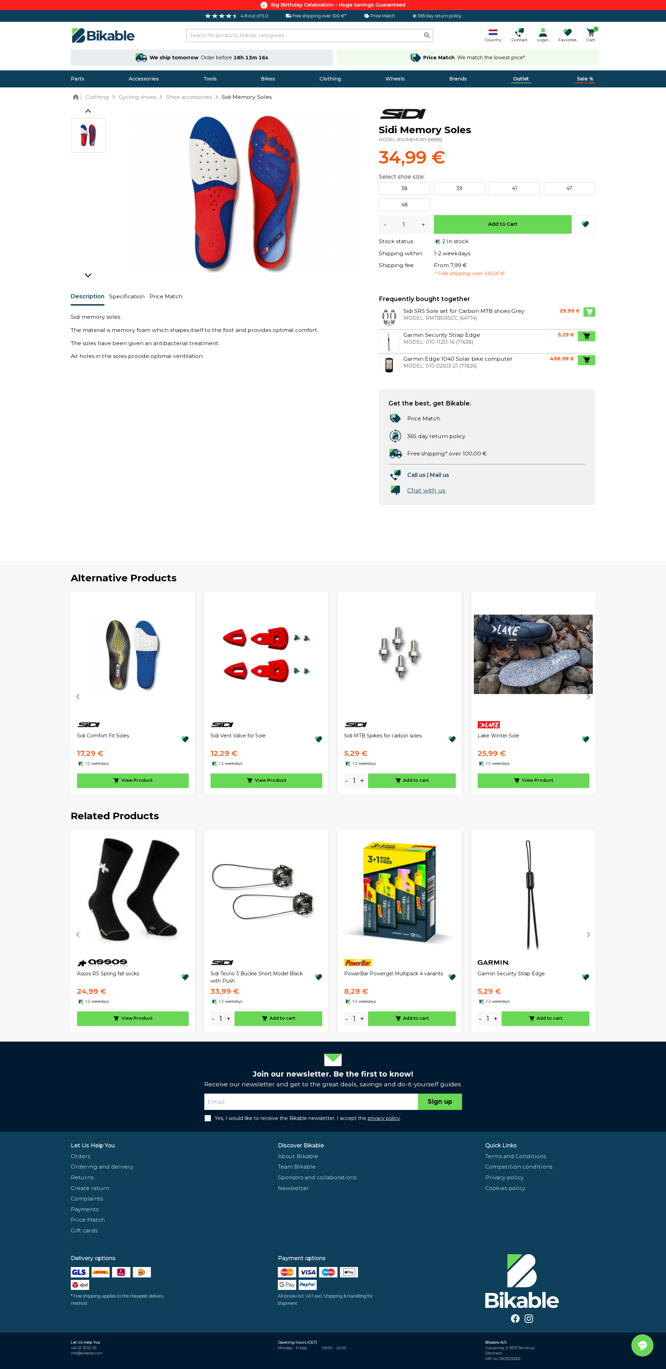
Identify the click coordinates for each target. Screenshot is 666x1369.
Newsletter (293, 1188)
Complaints (87, 1198)
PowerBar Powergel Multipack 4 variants (393, 973)
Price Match (166, 296)
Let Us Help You (93, 1145)
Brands (458, 79)
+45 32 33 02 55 (83, 1348)
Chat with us (426, 490)
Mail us (439, 475)
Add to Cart (503, 224)
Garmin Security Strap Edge (511, 973)
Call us (416, 475)
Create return (90, 1188)
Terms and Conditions (515, 1156)
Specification (127, 296)
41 (514, 188)
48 (404, 205)
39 (459, 188)
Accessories (144, 79)
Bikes (268, 79)
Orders (80, 1156)
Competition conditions (518, 1166)
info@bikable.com (87, 1353)
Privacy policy (504, 1177)
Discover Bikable (301, 1145)
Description (87, 296)
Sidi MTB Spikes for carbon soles (383, 736)
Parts (77, 79)
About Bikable (298, 1156)
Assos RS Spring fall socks (108, 973)
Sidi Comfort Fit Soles (103, 736)
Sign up (440, 1101)
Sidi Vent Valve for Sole (238, 736)
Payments (85, 1209)
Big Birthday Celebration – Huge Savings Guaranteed (338, 5)
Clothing (330, 79)
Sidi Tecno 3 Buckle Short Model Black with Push (257, 977)
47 (569, 188)
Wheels (395, 79)
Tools (210, 79)
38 (404, 188)
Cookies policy (505, 1188)
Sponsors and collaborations (317, 1177)
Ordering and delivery (102, 1166)
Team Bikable (297, 1166)
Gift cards (84, 1230)
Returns (82, 1177)
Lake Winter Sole (498, 736)
